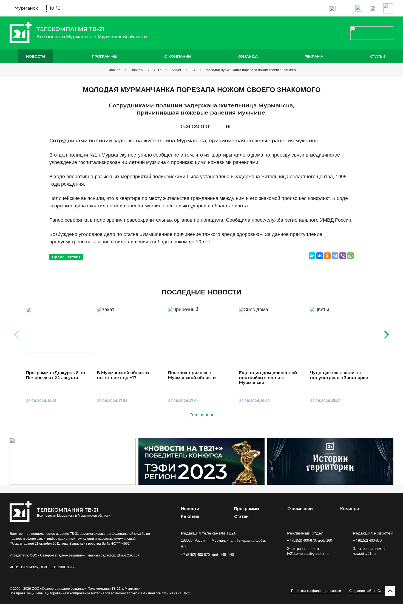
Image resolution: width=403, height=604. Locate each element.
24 (193, 70)
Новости (35, 56)
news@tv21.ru (364, 554)
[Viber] (342, 255)
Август (176, 70)
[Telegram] (335, 255)
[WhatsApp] (350, 255)
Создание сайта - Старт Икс (371, 591)
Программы (104, 56)
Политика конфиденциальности (316, 591)
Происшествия (66, 257)
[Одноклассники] (327, 255)
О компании (177, 56)
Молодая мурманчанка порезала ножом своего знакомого (251, 70)
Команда (247, 56)
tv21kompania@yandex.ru (307, 554)
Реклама (314, 56)
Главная (113, 70)
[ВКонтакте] (319, 255)
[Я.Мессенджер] (312, 255)
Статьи (377, 56)
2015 (157, 70)
